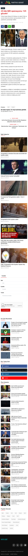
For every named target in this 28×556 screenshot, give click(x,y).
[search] (26, 2)
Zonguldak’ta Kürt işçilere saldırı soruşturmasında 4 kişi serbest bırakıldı (19, 479)
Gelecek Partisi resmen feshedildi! (10, 176)
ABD (3, 513)
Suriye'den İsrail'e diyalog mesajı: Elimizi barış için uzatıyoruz (17, 501)
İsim (2, 280)
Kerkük (11, 528)
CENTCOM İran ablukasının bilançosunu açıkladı (18, 409)
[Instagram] (21, 545)
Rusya (20, 513)
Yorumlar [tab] (4, 275)
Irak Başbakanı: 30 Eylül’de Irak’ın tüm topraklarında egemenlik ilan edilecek (17, 471)
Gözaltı (13, 107)
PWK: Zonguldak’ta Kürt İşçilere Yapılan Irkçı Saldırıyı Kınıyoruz (13, 265)
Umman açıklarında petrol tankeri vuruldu (17, 402)
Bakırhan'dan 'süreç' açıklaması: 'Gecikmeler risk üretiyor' (14, 127)
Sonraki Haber (13, 124)
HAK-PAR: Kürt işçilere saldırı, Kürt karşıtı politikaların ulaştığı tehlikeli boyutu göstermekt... (12, 242)
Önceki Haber (15, 118)
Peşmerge (13, 519)
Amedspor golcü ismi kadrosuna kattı (16, 338)
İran (12, 513)
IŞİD (8, 107)
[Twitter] (17, 545)
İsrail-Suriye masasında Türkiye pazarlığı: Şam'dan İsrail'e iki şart (19, 463)
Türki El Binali (4, 525)
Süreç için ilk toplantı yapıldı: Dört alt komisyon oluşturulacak (19, 394)
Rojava (8, 516)
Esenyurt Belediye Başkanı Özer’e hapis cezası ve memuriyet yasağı (17, 456)
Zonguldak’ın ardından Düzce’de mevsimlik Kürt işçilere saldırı (14, 154)
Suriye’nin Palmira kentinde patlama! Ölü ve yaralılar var (18, 493)
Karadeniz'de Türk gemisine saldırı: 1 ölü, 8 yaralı (12, 197)
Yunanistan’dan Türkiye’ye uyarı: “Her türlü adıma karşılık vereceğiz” (19, 433)
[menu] (2, 2)
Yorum (2, 292)
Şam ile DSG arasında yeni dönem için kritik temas (17, 386)
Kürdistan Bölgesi (5, 519)
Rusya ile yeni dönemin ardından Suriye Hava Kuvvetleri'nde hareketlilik (17, 354)
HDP (18, 516)
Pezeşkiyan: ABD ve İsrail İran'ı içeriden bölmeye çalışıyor (18, 447)
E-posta (2, 286)
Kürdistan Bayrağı (21, 519)
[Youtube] (25, 545)
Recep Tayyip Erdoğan (6, 522)
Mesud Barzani (16, 522)
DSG (17, 525)
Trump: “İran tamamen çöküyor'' (19, 424)
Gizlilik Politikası (13, 554)
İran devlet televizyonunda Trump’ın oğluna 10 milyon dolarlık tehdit (17, 441)
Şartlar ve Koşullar (5, 554)
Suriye (7, 513)
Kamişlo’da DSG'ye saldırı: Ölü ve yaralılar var (18, 346)
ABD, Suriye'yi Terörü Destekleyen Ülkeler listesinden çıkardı (19, 418)
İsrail (13, 516)
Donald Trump (5, 528)
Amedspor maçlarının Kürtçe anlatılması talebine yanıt (18, 330)
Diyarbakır (12, 525)
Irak (16, 513)
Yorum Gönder (5, 310)
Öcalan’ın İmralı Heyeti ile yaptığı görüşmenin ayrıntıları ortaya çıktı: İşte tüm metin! (19, 324)
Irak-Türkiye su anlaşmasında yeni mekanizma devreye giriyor (19, 485)
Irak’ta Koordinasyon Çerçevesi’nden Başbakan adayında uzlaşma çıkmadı (14, 120)
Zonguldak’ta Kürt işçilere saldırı (9, 219)
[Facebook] (13, 545)
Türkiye (3, 516)
